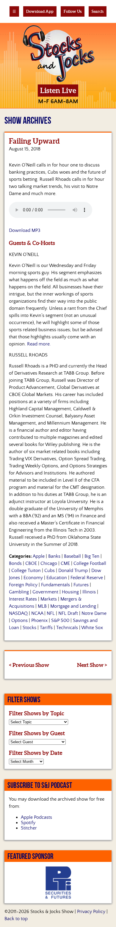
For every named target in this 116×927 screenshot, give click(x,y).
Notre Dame (93, 613)
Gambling (19, 592)
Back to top (16, 918)
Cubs (49, 570)
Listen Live (58, 91)
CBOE (31, 563)
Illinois (89, 592)
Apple (39, 556)
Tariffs (46, 627)
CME (65, 563)
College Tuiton (26, 570)
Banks (54, 556)
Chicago (48, 563)
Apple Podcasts (36, 817)
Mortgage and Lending (73, 606)
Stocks (29, 627)
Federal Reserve (86, 577)
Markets (48, 599)
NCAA (37, 613)
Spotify (28, 822)
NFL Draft (68, 613)
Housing (70, 592)
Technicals (67, 627)
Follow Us (72, 11)
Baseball (72, 556)
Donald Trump (73, 570)
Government (45, 592)
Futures (81, 584)
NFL (51, 613)
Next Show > (92, 665)
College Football (89, 563)
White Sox (92, 627)
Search (98, 11)
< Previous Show (29, 665)
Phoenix (39, 620)
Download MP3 (24, 230)
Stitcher (29, 828)
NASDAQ (18, 613)
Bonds (15, 563)
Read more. (39, 344)
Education (56, 577)
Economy (33, 577)
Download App (40, 11)
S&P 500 (60, 620)
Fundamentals (55, 584)
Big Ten (91, 556)
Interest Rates (23, 599)
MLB (42, 606)
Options (19, 620)
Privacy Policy (91, 911)
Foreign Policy (23, 584)
